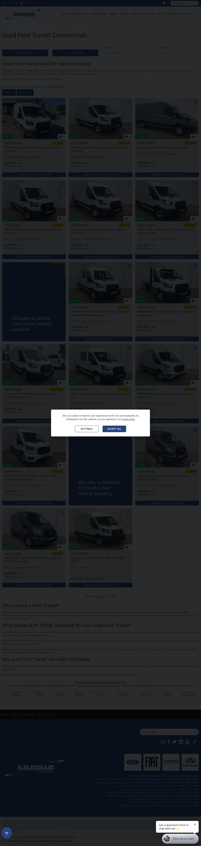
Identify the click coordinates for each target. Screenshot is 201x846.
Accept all (114, 428)
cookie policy (128, 419)
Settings (87, 428)
